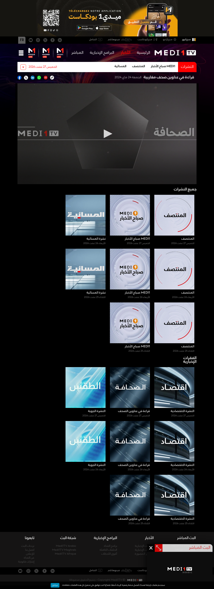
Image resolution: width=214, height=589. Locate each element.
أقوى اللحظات (109, 554)
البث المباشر (186, 538)
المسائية (120, 66)
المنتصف (138, 66)
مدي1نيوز (186, 40)
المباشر (77, 53)
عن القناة (29, 558)
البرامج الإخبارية (102, 53)
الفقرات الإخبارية (144, 550)
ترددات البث (27, 546)
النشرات (187, 67)
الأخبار (125, 53)
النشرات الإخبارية (144, 546)
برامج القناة (110, 546)
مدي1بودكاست (145, 40)
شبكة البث (68, 538)
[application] (107, 133)
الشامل (93, 40)
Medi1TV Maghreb (64, 550)
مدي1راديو (167, 40)
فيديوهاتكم (114, 40)
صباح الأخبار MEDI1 (163, 66)
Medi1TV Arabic (66, 546)
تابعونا (29, 538)
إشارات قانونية (26, 562)
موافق (55, 585)
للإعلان (30, 554)
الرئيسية (143, 53)
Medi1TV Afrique (65, 554)
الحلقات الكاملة (108, 550)
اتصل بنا (29, 550)
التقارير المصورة (144, 554)
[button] (107, 133)
